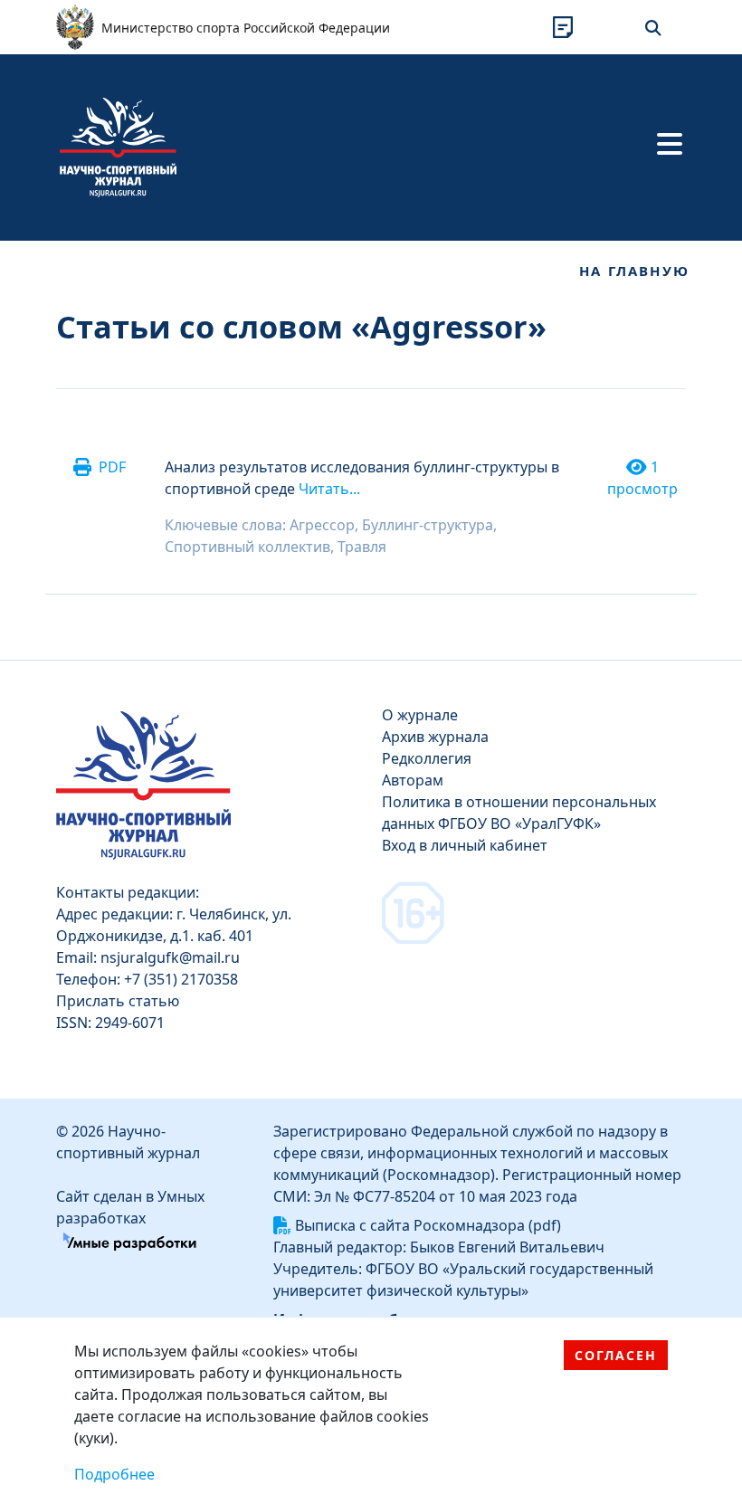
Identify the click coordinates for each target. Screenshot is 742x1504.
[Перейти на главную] (118, 146)
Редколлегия (426, 758)
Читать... (329, 489)
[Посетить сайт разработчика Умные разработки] (129, 1240)
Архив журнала (435, 737)
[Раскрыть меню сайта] (669, 143)
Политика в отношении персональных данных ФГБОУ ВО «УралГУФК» (519, 812)
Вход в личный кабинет (464, 845)
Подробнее (114, 1474)
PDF (112, 467)
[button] (563, 27)
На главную (634, 271)
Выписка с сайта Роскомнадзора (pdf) (428, 1225)
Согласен (616, 1355)
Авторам (412, 780)
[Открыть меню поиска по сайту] (653, 27)
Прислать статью (117, 1001)
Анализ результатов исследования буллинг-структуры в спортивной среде (362, 478)
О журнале (420, 715)
